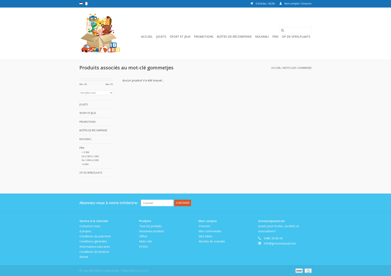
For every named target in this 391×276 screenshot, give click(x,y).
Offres (143, 236)
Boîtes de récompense (234, 36)
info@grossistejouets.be (280, 243)
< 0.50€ (85, 152)
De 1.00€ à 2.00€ (90, 160)
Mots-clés (289, 68)
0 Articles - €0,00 (265, 3)
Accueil (147, 36)
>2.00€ (85, 164)
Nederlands (81, 3)
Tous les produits (150, 226)
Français (86, 3)
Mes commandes (210, 231)
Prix (275, 36)
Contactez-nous (89, 226)
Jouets (161, 36)
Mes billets (206, 236)
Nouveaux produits (151, 231)
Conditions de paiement (95, 236)
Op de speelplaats (296, 36)
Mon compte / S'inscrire (298, 3)
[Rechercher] (281, 30)
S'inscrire (204, 226)
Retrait (83, 257)
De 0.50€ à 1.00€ (90, 156)
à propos (85, 231)
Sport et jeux (180, 36)
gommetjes (305, 68)
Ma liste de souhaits (212, 241)
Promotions (203, 36)
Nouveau (262, 36)
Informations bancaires (94, 247)
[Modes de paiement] (298, 270)
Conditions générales (93, 241)
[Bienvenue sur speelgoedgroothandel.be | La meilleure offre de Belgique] (99, 33)
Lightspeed (142, 270)
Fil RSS (143, 247)
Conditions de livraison (94, 252)
